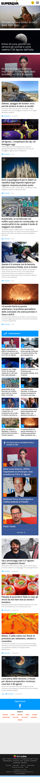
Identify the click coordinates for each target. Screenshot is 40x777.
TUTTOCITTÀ (16, 760)
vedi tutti (20, 532)
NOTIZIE (5, 715)
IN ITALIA (25, 717)
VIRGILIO (9, 758)
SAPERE (34, 715)
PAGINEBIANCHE (7, 760)
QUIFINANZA (33, 760)
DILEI (21, 760)
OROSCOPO (6, 717)
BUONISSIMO (16, 762)
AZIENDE (34, 717)
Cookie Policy (30, 765)
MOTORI (20, 715)
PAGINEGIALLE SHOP (27, 758)
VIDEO (27, 715)
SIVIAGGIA (27, 760)
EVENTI (20, 720)
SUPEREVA (24, 762)
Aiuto (26, 767)
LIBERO (4, 758)
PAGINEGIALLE (16, 758)
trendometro (14, 333)
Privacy (23, 765)
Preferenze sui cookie (17, 767)
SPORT (13, 715)
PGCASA (36, 758)
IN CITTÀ (15, 717)
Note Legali (16, 765)
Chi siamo (8, 765)
